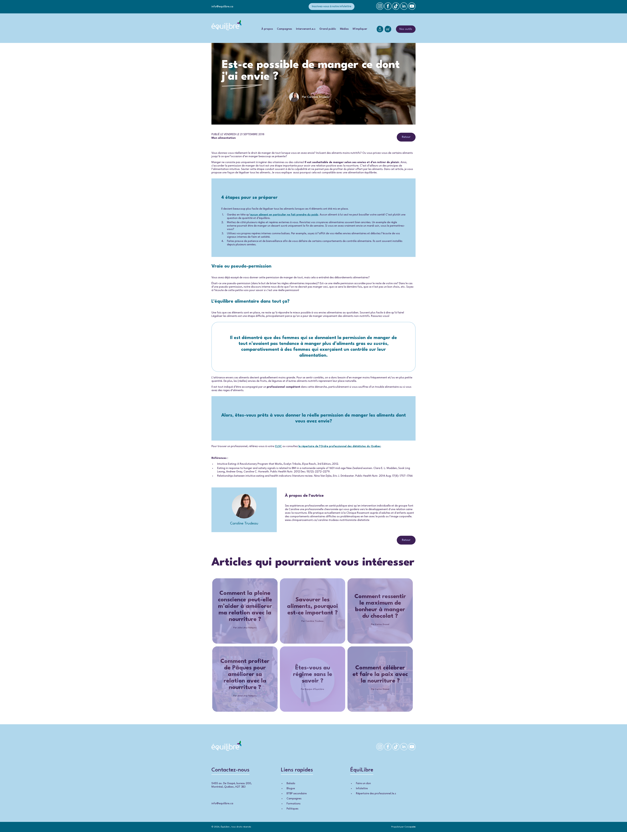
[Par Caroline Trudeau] (313, 103)
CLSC (278, 446)
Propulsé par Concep (403, 827)
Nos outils (405, 29)
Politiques (292, 808)
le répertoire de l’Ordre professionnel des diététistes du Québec (339, 446)
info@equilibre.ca (222, 6)
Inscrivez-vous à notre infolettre (331, 6)
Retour (406, 137)
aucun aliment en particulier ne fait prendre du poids (284, 214)
